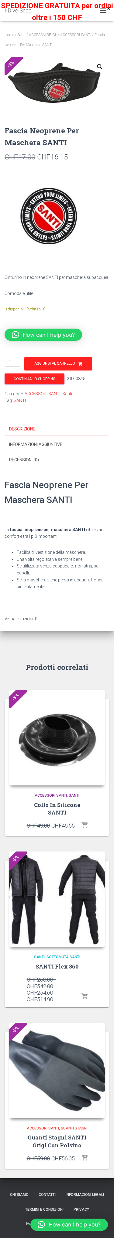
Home (9, 35)
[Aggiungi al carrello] (84, 825)
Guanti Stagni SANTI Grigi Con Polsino (57, 1141)
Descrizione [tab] (22, 429)
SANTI (20, 400)
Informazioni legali (85, 1195)
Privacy (81, 1209)
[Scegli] (84, 997)
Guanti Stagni (74, 1128)
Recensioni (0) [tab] (24, 459)
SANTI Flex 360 (57, 966)
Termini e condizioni (44, 1209)
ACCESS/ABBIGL (43, 35)
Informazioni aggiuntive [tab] (35, 444)
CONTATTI (47, 1195)
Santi (21, 35)
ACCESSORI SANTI (75, 35)
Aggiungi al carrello (54, 363)
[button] (99, 66)
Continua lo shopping (34, 379)
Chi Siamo (19, 1195)
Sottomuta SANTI (63, 957)
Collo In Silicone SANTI (57, 808)
